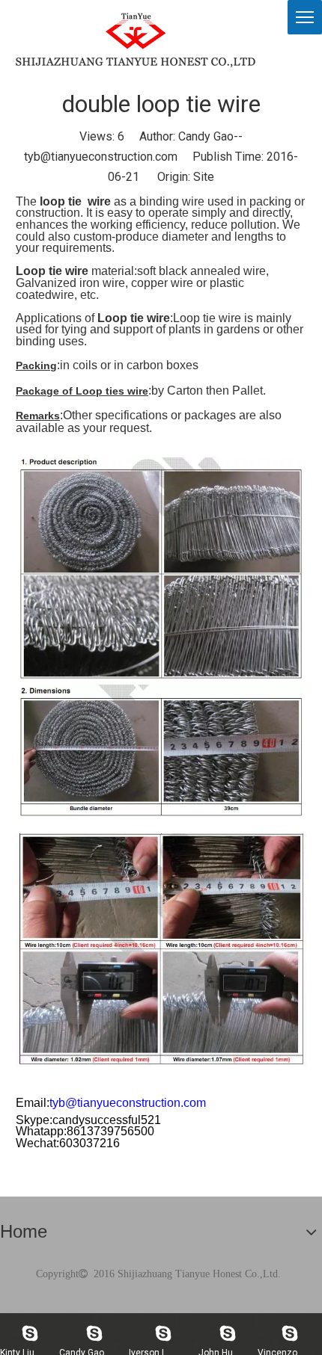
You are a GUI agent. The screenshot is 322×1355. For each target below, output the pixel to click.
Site (203, 177)
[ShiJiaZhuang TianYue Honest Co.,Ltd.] (135, 39)
